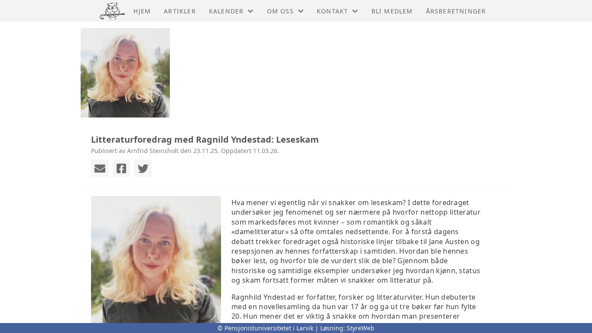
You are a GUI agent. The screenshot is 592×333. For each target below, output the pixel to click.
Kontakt (332, 11)
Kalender (226, 11)
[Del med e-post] (99, 168)
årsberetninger (456, 11)
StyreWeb (360, 328)
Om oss (280, 11)
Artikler (180, 11)
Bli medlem (392, 11)
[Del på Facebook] (121, 168)
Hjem (142, 11)
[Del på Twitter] (143, 168)
